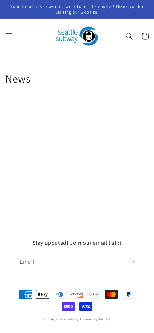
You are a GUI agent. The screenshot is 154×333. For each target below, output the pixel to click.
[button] (9, 36)
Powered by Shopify (95, 319)
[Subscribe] (132, 262)
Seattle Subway (67, 319)
